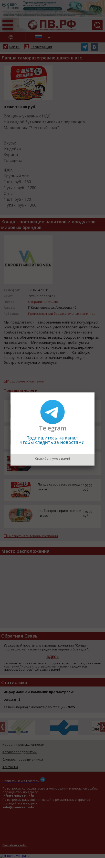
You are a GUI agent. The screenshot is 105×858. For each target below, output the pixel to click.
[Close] (94, 392)
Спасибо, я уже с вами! (52, 458)
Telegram (52, 428)
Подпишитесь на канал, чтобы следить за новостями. (52, 440)
